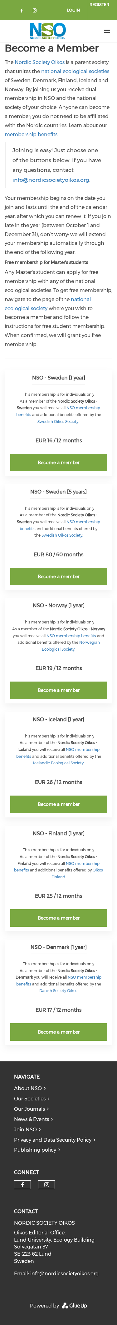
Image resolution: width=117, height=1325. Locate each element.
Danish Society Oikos (58, 990)
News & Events (31, 1119)
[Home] (48, 31)
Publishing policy (35, 1150)
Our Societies (30, 1099)
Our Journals (29, 1109)
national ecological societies (75, 71)
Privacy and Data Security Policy (52, 1140)
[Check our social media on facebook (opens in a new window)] (22, 12)
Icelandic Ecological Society (58, 763)
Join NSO (25, 1130)
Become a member (59, 462)
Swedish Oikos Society (57, 421)
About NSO (28, 1088)
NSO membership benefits (71, 635)
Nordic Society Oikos (40, 62)
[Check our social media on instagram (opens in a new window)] (36, 12)
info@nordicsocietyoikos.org (50, 179)
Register (99, 4)
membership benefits (31, 134)
